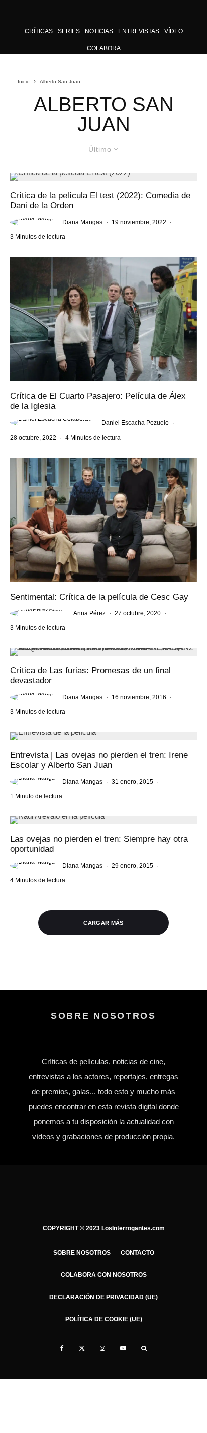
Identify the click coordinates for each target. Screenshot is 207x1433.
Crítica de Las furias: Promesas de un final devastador (90, 675)
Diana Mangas (82, 222)
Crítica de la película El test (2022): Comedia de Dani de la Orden (100, 200)
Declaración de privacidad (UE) (103, 1297)
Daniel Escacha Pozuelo (135, 422)
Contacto (137, 1252)
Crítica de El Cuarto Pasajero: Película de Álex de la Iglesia (98, 401)
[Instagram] (102, 1348)
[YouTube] (123, 1348)
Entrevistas (138, 31)
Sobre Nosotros (82, 1252)
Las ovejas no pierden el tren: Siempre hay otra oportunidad (99, 844)
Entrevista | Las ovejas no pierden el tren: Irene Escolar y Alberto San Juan (99, 760)
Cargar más (103, 923)
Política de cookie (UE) (103, 1319)
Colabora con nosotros (104, 1274)
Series (69, 31)
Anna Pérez (89, 613)
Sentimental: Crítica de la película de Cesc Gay (99, 597)
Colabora (104, 48)
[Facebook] (62, 1348)
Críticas (39, 31)
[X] (81, 1348)
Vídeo (173, 31)
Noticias (99, 31)
